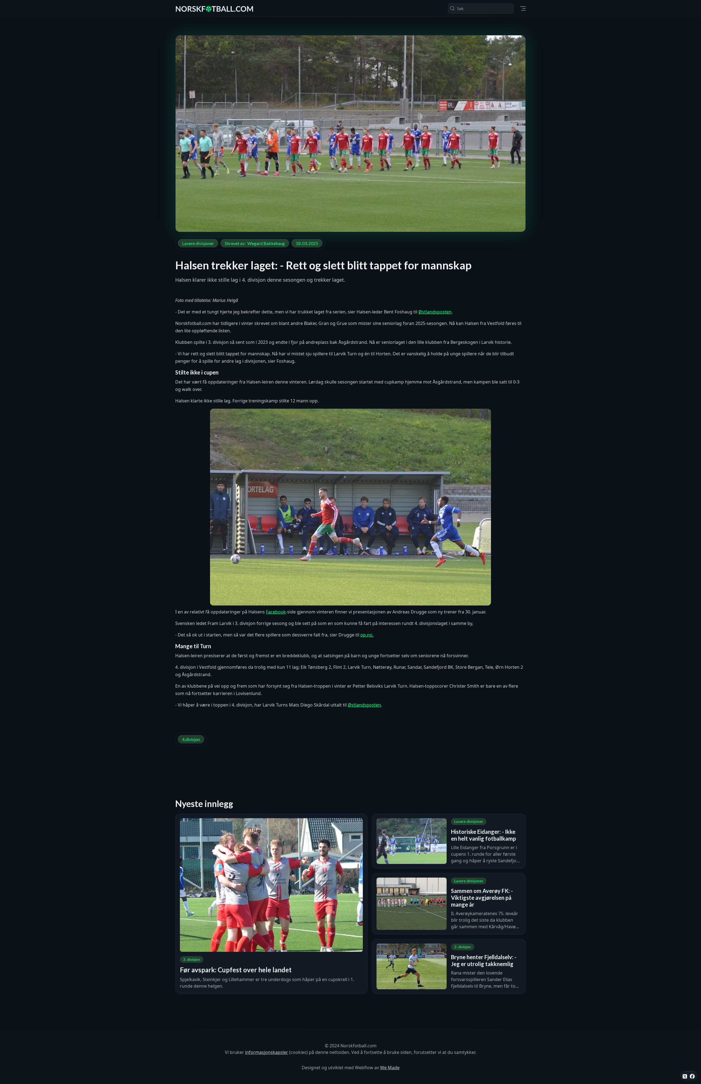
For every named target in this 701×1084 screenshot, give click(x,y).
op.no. (367, 635)
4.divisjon (191, 739)
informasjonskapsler (266, 1052)
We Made (390, 1068)
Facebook (276, 612)
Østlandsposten (435, 312)
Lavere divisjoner (198, 243)
